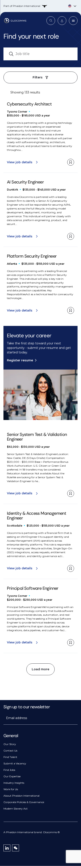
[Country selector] (40, 6)
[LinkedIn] (6, 848)
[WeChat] (15, 848)
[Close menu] (73, 20)
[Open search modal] (50, 20)
